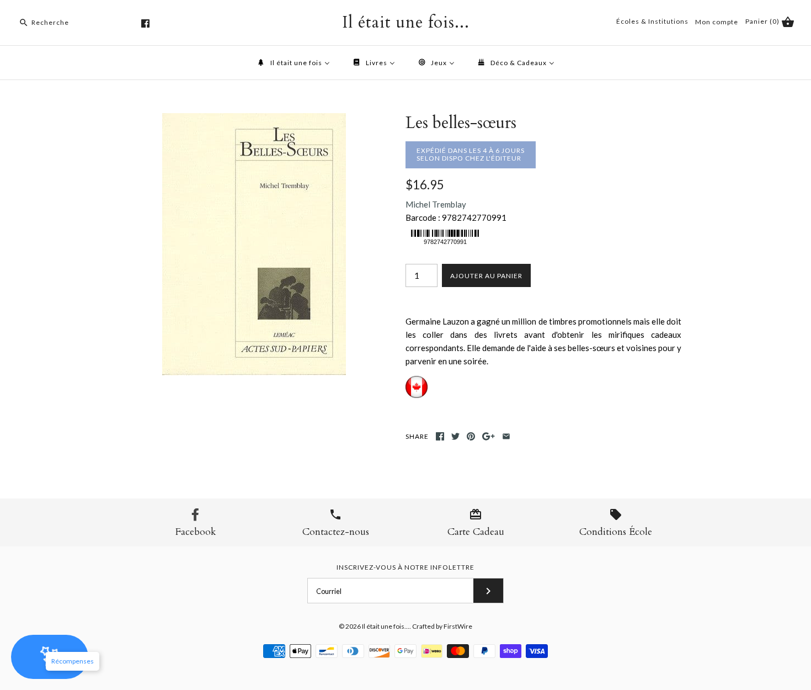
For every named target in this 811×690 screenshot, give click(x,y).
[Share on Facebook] (440, 436)
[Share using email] (506, 436)
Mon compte (716, 22)
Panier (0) (763, 21)
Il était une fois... (385, 626)
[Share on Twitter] (455, 436)
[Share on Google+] (488, 436)
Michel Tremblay (436, 204)
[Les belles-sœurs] (254, 120)
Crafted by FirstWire (442, 626)
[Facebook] (145, 23)
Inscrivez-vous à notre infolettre (405, 567)
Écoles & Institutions (652, 21)
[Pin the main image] (471, 436)
